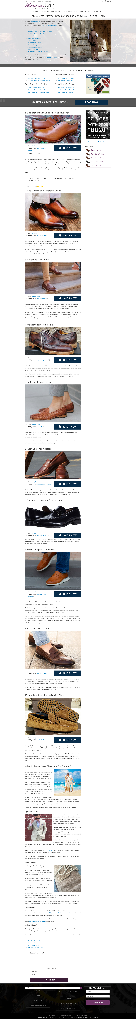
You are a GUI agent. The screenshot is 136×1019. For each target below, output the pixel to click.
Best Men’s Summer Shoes (35, 941)
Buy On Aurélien (41, 740)
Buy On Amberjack (42, 298)
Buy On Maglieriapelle (43, 360)
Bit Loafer (34, 533)
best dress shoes (35, 21)
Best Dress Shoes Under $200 (66, 87)
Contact (38, 995)
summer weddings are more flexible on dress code (57, 913)
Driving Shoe (35, 737)
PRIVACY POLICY (54, 1017)
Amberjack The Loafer (34, 36)
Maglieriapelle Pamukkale (35, 38)
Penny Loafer (35, 482)
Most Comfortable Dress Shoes (36, 87)
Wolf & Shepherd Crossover (36, 47)
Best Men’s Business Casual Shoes (37, 947)
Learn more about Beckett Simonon (98, 142)
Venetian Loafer (36, 296)
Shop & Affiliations (38, 1005)
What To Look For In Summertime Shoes (39, 80)
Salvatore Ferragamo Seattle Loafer (38, 45)
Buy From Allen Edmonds (44, 484)
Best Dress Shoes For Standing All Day (38, 92)
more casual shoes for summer (37, 921)
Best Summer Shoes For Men (66, 80)
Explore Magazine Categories (68, 997)
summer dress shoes (52, 57)
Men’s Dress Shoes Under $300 (66, 90)
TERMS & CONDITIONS (43, 1017)
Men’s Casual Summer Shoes (66, 78)
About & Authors (68, 1008)
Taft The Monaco (32, 40)
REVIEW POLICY (63, 1017)
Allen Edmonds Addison (34, 42)
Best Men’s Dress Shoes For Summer (38, 78)
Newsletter (38, 1000)
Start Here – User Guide (68, 991)
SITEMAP (71, 1017)
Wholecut (34, 146)
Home (38, 991)
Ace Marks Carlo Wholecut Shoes (37, 34)
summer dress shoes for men (50, 25)
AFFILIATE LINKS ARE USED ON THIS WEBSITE (86, 1017)
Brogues (34, 358)
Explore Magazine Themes (68, 1003)
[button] (100, 11)
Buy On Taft (40, 427)
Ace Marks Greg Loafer (34, 49)
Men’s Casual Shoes (33, 945)
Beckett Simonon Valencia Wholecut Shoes (40, 31)
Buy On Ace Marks (42, 235)
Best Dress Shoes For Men (35, 943)
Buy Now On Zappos (42, 535)
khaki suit (50, 850)
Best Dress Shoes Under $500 (66, 92)
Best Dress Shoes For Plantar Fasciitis (38, 90)
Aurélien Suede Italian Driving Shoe (38, 51)
